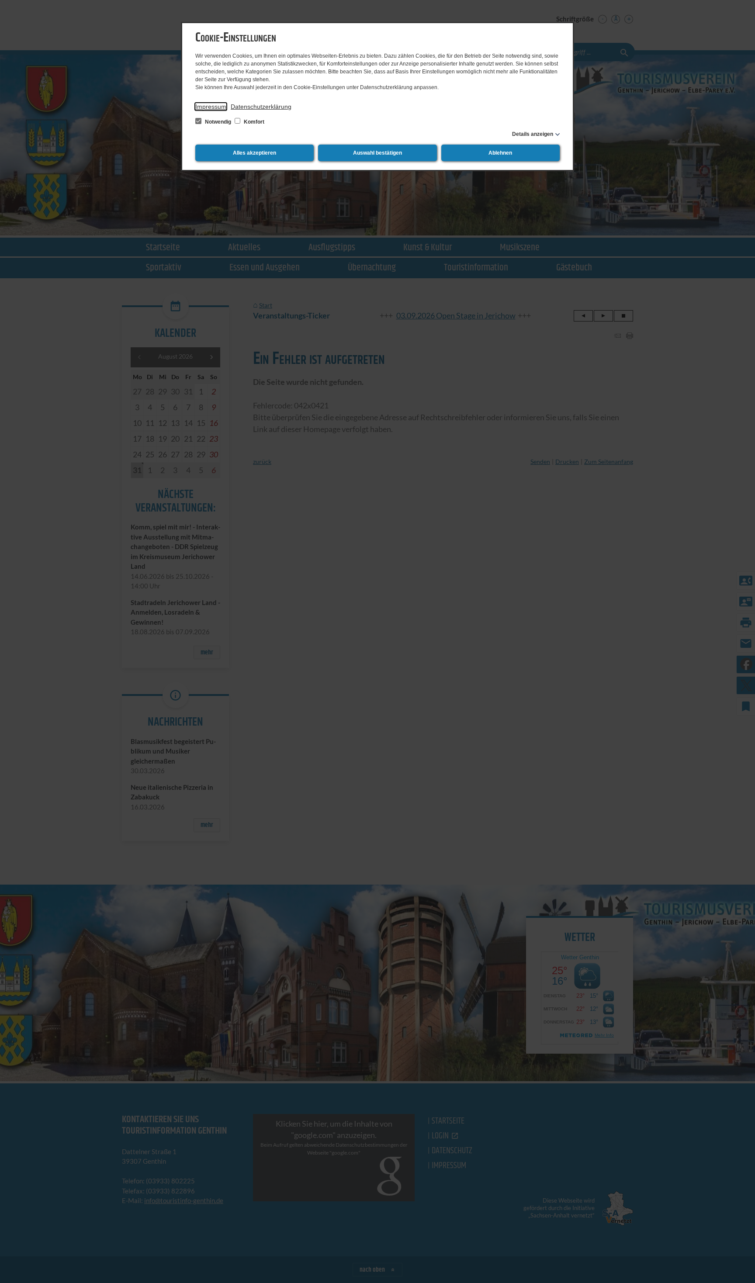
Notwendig (218, 122)
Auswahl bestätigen (377, 153)
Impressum (210, 106)
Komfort (253, 122)
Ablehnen (500, 153)
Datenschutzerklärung (261, 106)
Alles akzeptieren (254, 153)
